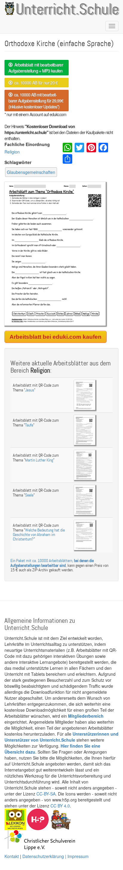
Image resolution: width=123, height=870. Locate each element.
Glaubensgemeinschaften (31, 172)
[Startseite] (8, 8)
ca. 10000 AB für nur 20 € (35, 83)
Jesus (29, 390)
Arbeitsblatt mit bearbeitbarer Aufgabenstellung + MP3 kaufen (35, 68)
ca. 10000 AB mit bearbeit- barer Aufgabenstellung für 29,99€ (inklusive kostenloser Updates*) (35, 101)
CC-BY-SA (46, 794)
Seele (29, 495)
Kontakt (11, 856)
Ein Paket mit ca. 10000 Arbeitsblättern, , (52, 563)
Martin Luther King (39, 460)
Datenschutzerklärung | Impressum (55, 856)
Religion (12, 152)
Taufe (29, 425)
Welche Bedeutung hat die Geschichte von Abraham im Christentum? (39, 535)
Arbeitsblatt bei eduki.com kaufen (56, 337)
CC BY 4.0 (60, 806)
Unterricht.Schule (67, 9)
